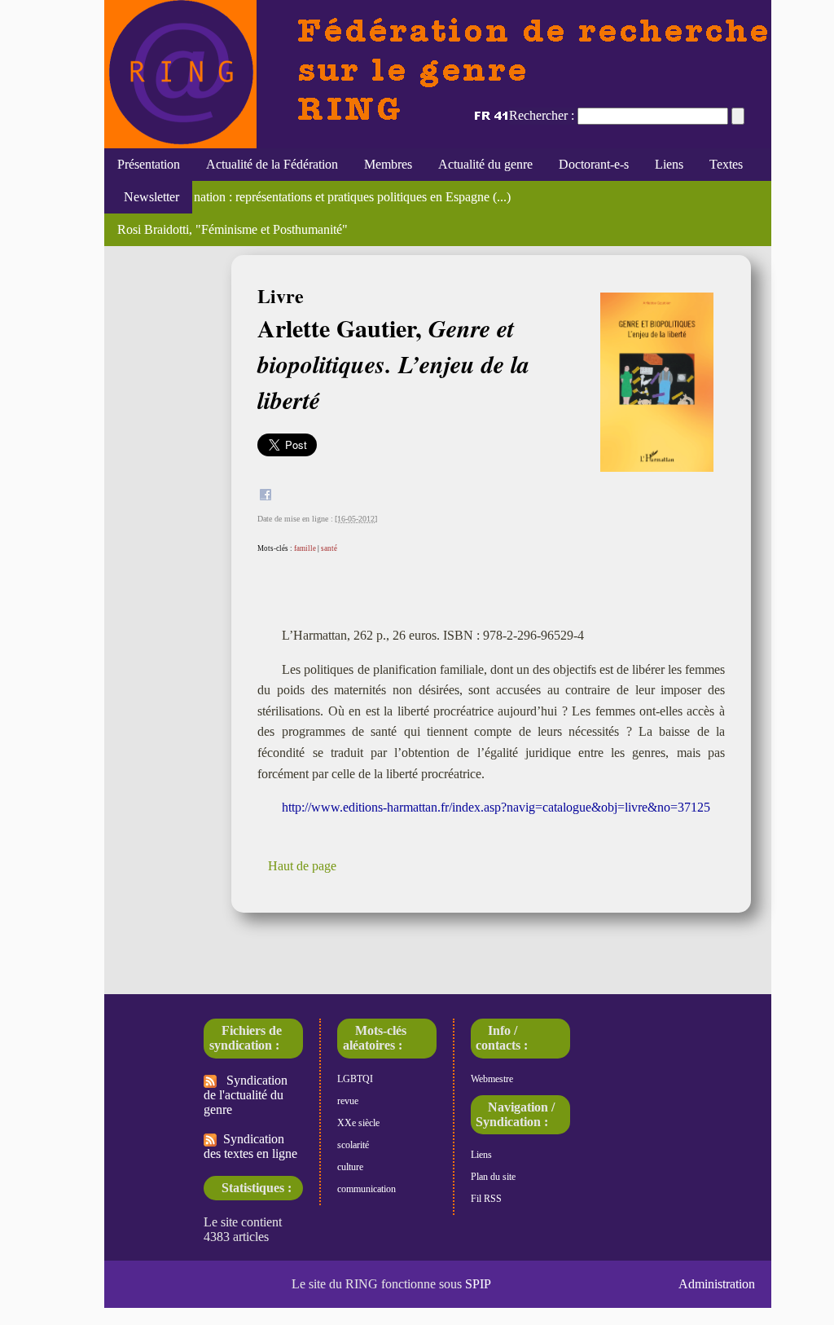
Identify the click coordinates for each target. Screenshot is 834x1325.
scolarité (353, 1145)
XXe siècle (358, 1123)
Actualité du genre (485, 164)
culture (350, 1167)
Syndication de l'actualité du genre (246, 1094)
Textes (726, 164)
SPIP (478, 1284)
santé (329, 548)
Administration (716, 1284)
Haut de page (302, 866)
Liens (669, 164)
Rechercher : (541, 115)
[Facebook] (265, 497)
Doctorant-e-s (594, 164)
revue (347, 1101)
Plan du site (493, 1176)
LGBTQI (355, 1079)
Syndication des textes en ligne (250, 1146)
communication (366, 1189)
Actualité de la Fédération (272, 164)
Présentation (148, 164)
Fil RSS (486, 1198)
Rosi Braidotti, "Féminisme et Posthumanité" (232, 229)
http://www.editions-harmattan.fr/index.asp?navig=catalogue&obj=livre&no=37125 (496, 807)
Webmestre (492, 1079)
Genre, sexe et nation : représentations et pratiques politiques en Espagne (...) (314, 197)
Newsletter (148, 197)
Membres (388, 164)
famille (305, 548)
